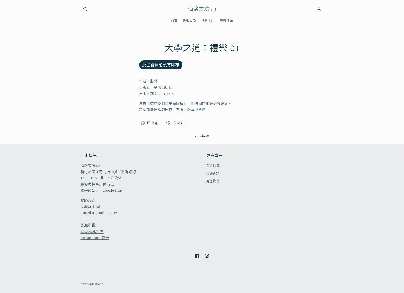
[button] (85, 9)
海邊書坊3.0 (96, 283)
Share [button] (204, 135)
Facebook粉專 (92, 231)
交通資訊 (212, 173)
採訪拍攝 (212, 166)
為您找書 (212, 181)
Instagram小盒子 (95, 237)
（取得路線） (128, 172)
